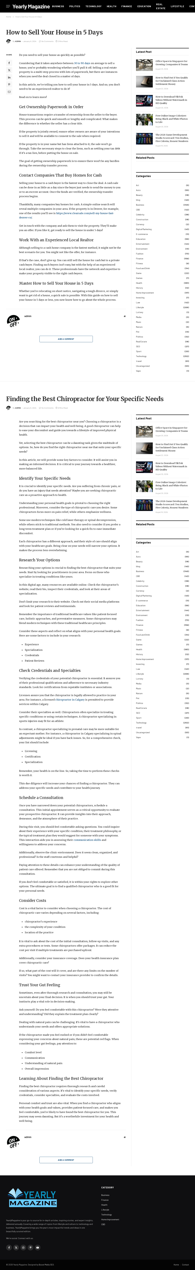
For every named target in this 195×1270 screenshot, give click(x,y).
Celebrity (140, 214)
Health (111, 6)
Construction (142, 219)
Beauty (139, 195)
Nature (139, 327)
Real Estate (161, 6)
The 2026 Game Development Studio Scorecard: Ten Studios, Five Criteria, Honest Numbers (172, 138)
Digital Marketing (144, 229)
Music (138, 322)
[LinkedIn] (9, 77)
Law (138, 302)
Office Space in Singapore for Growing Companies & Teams (172, 63)
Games (139, 278)
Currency (140, 224)
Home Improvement (145, 292)
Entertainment (142, 244)
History (139, 287)
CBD (138, 209)
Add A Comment (66, 339)
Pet (137, 331)
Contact (185, 1264)
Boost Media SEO (46, 1264)
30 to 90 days (82, 63)
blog (138, 200)
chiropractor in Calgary (70, 699)
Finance (126, 6)
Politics (74, 6)
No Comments (48, 41)
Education (144, 6)
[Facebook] (9, 63)
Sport (139, 351)
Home (176, 1264)
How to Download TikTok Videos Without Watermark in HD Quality (171, 100)
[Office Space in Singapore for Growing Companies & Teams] (144, 65)
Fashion (139, 253)
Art (137, 185)
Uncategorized (143, 366)
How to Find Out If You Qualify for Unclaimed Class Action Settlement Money (172, 80)
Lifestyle (177, 6)
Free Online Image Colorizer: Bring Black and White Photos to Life (172, 118)
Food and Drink (143, 268)
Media (138, 317)
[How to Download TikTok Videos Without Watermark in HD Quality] (144, 101)
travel (139, 361)
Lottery (139, 312)
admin (18, 41)
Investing (140, 297)
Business (58, 6)
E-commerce (142, 234)
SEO (138, 346)
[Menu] (8, 6)
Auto (138, 190)
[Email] (9, 92)
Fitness (139, 263)
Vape (138, 371)
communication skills (87, 839)
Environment (142, 248)
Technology (93, 6)
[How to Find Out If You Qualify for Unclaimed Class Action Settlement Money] (144, 81)
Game (138, 273)
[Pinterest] (9, 85)
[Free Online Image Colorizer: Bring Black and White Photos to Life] (144, 119)
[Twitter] (9, 70)
